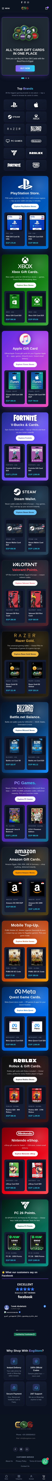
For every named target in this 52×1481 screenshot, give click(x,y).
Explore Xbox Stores (25, 285)
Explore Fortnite (25, 438)
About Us (9, 1461)
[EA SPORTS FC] (14, 153)
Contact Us (25, 1466)
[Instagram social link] (24, 2)
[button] (19, 1477)
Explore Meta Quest (25, 1010)
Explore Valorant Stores (25, 583)
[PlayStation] (14, 104)
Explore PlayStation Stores (25, 206)
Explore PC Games (25, 799)
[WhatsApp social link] (28, 2)
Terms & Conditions (37, 1461)
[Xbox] (36, 117)
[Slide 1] (22, 78)
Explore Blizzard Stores (25, 730)
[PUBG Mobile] (36, 165)
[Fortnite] (14, 165)
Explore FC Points (25, 1226)
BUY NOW (25, 68)
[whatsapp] (27, 1449)
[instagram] (21, 1449)
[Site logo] (25, 8)
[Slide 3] (28, 78)
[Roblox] (36, 153)
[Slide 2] (26, 78)
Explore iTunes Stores (25, 364)
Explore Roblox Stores (25, 1079)
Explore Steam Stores (25, 512)
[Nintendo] (36, 141)
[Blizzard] (36, 129)
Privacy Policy (21, 1461)
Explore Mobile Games (25, 941)
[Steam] (14, 117)
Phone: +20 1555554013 (25, 1435)
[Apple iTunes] (36, 104)
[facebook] (15, 1449)
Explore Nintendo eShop (25, 1154)
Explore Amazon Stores (25, 873)
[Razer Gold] (14, 129)
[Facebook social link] (21, 2)
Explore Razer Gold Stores (25, 654)
